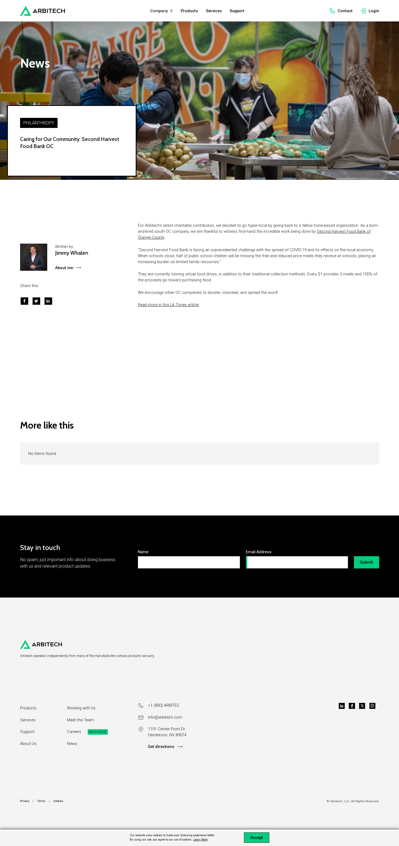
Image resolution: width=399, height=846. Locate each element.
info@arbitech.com (165, 717)
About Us (28, 743)
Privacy (24, 801)
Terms (41, 801)
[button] (161, 11)
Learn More (200, 839)
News (72, 743)
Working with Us (81, 708)
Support (27, 731)
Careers (74, 731)
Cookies (58, 801)
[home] (42, 11)
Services (28, 720)
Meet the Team (80, 720)
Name (143, 551)
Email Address (258, 551)
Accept (256, 837)
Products (28, 708)
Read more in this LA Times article (168, 304)
